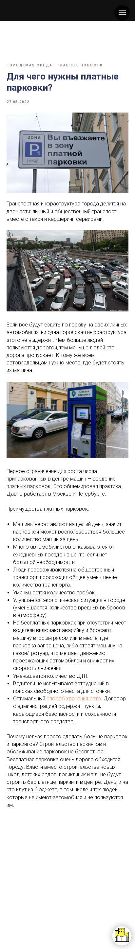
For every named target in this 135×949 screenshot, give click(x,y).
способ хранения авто (74, 698)
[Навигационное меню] (122, 12)
